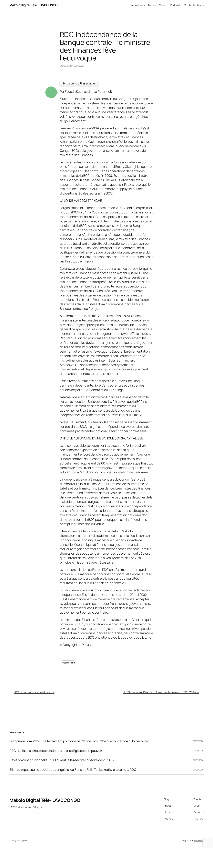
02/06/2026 (198, 741)
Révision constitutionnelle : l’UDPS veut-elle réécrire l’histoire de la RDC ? (61, 760)
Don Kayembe (75, 65)
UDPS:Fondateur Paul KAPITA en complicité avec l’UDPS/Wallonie (161, 692)
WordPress (199, 840)
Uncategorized (68, 662)
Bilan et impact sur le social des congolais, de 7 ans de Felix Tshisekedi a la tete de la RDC (72, 769)
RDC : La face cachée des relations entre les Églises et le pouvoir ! (56, 751)
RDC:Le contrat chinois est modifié (34, 692)
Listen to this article (81, 83)
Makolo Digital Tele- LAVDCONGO (33, 5)
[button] (51, 92)
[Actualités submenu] (144, 5)
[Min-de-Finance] (72, 99)
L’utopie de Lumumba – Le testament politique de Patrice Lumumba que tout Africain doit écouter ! (79, 741)
